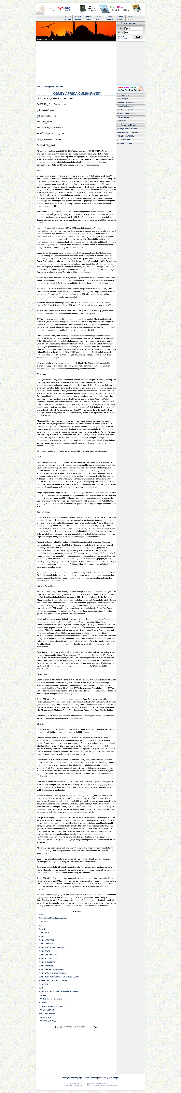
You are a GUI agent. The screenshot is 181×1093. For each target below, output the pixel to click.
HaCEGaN (43, 1003)
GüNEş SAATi (44, 951)
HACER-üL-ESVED (46, 1010)
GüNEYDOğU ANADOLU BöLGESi (52, 973)
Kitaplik (78, 17)
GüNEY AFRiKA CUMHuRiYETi (51, 970)
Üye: (122, 28)
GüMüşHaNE (44, 922)
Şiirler (109, 1078)
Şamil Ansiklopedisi (126, 106)
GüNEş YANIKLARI (46, 966)
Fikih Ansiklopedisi (125, 110)
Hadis (99, 17)
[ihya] (56, 14)
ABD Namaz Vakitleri (126, 136)
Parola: (121, 32)
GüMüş (41, 914)
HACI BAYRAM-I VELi (47, 1021)
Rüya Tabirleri (83, 1078)
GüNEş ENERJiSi (46, 944)
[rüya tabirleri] (111, 12)
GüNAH (42, 929)
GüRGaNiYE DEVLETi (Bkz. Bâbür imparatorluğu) (58, 992)
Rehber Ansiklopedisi (126, 103)
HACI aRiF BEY (45, 1017)
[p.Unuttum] (122, 38)
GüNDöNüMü (44, 933)
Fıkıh (110, 17)
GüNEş (41, 937)
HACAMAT (43, 995)
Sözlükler (67, 20)
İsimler (131, 20)
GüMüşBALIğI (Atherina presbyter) (53, 918)
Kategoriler (49, 87)
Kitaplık (116, 1078)
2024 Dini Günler (124, 140)
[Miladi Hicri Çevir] (130, 92)
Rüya (88, 20)
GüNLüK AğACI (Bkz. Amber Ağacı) (53, 981)
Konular (59, 87)
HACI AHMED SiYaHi (47, 1014)
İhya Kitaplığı (123, 99)
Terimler (131, 17)
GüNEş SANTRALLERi (48, 955)
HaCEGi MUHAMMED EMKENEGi (52, 1006)
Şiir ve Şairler (123, 117)
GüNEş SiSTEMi (45, 959)
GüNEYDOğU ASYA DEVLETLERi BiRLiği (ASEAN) (59, 977)
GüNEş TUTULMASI (47, 962)
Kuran (88, 17)
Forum (120, 17)
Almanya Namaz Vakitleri (128, 132)
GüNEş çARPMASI (46, 940)
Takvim (78, 20)
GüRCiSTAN (44, 984)
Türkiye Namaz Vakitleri (127, 129)
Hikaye (99, 20)
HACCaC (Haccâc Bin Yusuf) (50, 999)
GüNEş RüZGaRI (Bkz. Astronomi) (52, 948)
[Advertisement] (90, 62)
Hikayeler (122, 121)
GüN (40, 925)
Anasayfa (67, 17)
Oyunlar (109, 20)
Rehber (120, 20)
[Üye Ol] (121, 36)
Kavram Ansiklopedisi (127, 114)
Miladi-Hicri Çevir (125, 143)
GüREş (41, 988)
